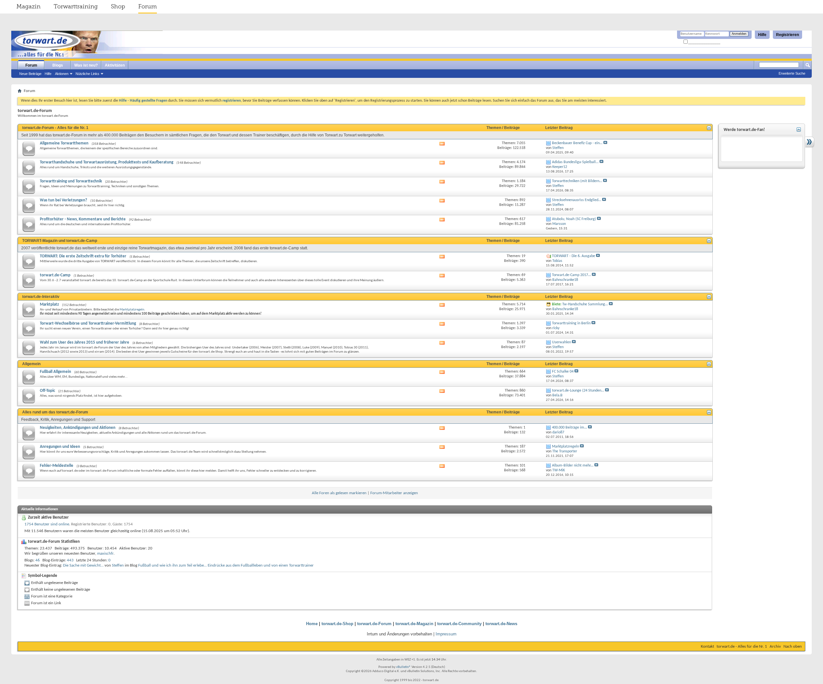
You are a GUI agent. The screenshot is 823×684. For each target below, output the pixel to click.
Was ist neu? (86, 65)
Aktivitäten (115, 65)
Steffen (118, 565)
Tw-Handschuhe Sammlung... (585, 304)
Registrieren (787, 34)
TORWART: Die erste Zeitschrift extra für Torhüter (83, 256)
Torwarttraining (76, 6)
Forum (147, 6)
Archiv (775, 646)
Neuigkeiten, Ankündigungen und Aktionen (77, 428)
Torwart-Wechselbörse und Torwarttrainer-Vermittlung (88, 323)
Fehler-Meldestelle (56, 466)
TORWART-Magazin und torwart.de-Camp (59, 240)
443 (70, 560)
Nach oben (792, 646)
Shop (118, 6)
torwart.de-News (501, 623)
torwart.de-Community (459, 623)
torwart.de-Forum (374, 623)
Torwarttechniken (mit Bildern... (577, 181)
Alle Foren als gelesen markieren (339, 493)
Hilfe (762, 34)
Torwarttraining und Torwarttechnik (71, 181)
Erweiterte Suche (792, 73)
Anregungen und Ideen (60, 447)
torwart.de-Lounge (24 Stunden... (578, 391)
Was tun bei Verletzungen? (63, 200)
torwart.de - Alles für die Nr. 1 (742, 646)
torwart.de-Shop (337, 623)
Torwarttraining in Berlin (571, 323)
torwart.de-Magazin (414, 623)
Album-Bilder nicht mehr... (572, 465)
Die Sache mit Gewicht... (83, 565)
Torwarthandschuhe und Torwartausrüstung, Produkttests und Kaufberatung (106, 162)
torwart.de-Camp (55, 275)
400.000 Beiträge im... (569, 428)
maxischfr (105, 553)
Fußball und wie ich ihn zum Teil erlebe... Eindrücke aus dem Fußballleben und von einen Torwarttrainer (226, 565)
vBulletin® (403, 667)
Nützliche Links (87, 74)
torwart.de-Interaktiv (40, 296)
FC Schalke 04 (563, 372)
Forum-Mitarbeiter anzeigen (394, 493)
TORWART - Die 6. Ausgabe (573, 256)
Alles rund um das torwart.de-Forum (55, 412)
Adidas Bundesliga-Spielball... (575, 162)
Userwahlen (561, 342)
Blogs (57, 65)
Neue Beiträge (30, 74)
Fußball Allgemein (55, 372)
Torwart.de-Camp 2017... (571, 275)
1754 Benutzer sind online (46, 524)
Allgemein (31, 364)
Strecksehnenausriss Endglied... (576, 200)
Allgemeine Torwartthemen (64, 143)
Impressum (446, 634)
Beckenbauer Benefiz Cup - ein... (577, 143)
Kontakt (707, 646)
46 (37, 560)
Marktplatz (49, 304)
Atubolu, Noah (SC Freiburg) (574, 219)
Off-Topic (47, 391)
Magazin (28, 6)
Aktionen (61, 74)
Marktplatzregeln (132, 309)
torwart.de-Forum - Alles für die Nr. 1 (55, 127)
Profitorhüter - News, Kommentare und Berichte (83, 219)
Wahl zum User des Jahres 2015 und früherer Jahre (84, 342)
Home (312, 623)
